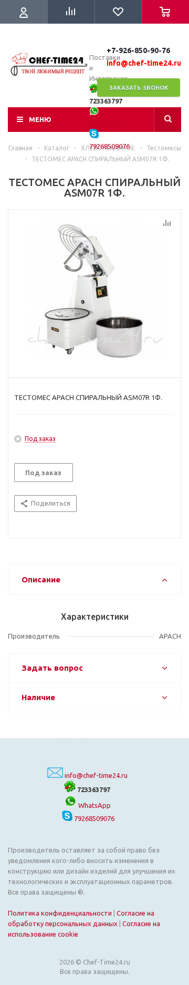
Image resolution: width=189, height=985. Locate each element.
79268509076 (93, 818)
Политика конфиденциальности (60, 913)
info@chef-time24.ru (96, 775)
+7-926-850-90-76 (138, 50)
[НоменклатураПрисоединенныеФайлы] (94, 291)
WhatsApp (94, 805)
